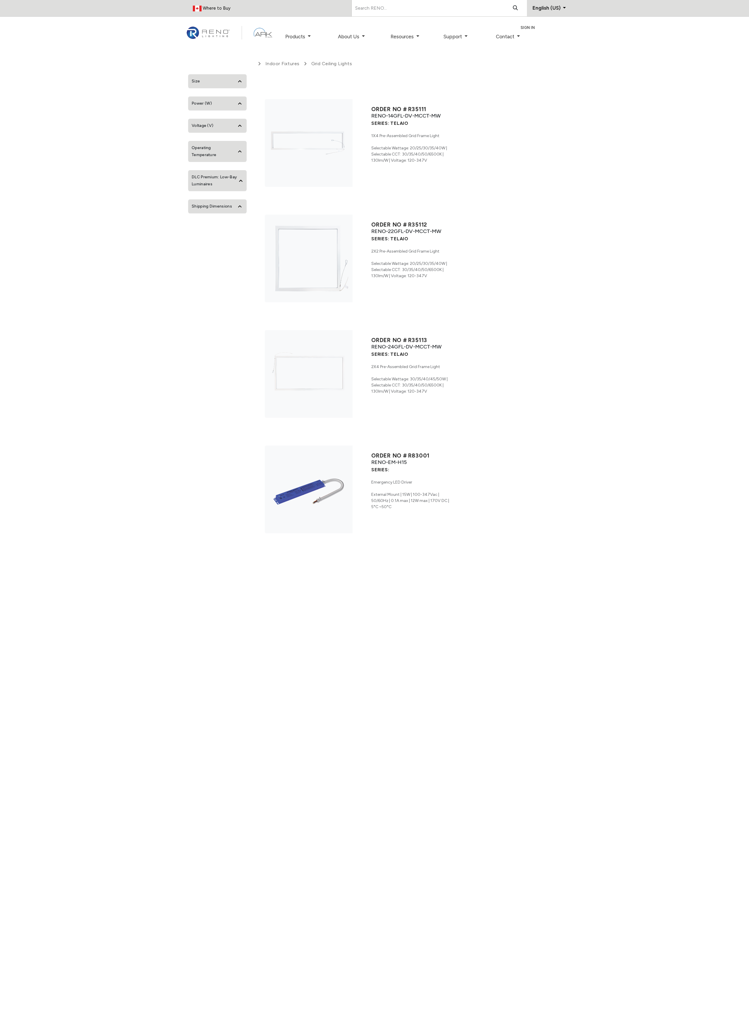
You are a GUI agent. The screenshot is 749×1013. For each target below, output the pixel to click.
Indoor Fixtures (282, 63)
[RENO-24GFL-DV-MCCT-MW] (308, 373)
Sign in (527, 27)
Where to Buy (216, 8)
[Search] (515, 8)
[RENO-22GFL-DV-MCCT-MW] (308, 258)
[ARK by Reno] (263, 33)
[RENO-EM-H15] (308, 489)
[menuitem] (306, 37)
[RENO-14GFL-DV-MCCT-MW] (308, 142)
